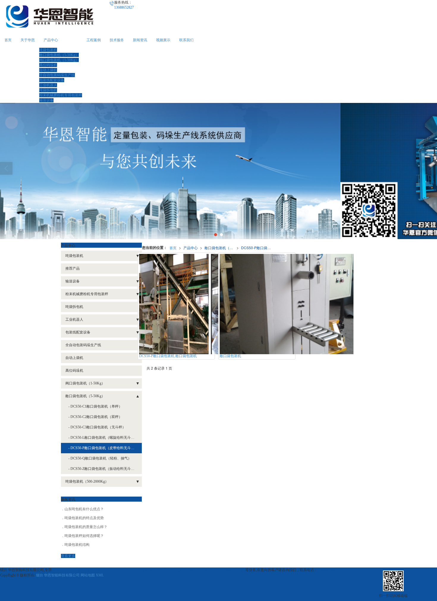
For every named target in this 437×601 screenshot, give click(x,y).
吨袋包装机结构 (77, 545)
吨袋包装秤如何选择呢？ (84, 536)
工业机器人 (48, 85)
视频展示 (163, 40)
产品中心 (51, 40)
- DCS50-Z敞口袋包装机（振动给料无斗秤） (103, 469)
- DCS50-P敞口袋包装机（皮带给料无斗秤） (103, 448)
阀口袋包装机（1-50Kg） (59, 60)
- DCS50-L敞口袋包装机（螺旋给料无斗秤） (103, 437)
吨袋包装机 (48, 50)
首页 (8, 40)
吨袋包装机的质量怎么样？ (86, 527)
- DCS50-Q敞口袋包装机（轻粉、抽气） (99, 458)
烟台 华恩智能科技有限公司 (58, 575)
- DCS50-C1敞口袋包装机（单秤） (95, 406)
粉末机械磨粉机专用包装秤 (60, 95)
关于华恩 (28, 40)
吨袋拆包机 (48, 90)
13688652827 (327, 570)
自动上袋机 (48, 70)
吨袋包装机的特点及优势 (84, 518)
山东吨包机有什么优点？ (84, 509)
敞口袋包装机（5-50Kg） (59, 55)
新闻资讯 (140, 40)
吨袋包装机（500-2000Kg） (87, 481)
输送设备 (46, 100)
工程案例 (94, 40)
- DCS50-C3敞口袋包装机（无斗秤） (97, 427)
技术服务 (117, 40)
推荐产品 (72, 268)
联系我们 (186, 40)
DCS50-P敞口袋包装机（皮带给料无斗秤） (257, 247)
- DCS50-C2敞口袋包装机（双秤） (95, 417)
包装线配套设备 (51, 80)
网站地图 (88, 575)
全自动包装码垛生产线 (57, 75)
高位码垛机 (48, 65)
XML (100, 575)
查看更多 (68, 556)
